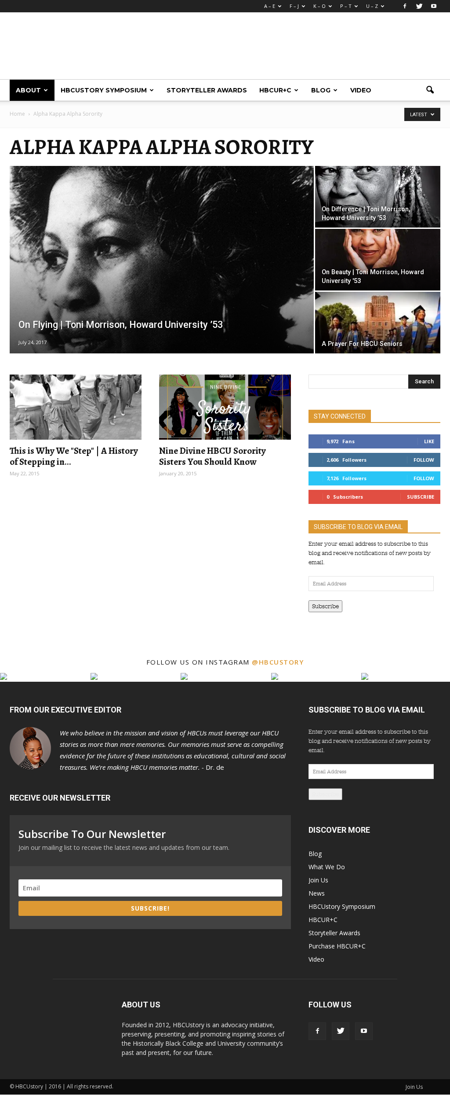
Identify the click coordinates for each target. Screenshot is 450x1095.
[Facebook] (404, 6)
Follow (424, 459)
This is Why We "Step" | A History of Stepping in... (74, 456)
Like (429, 441)
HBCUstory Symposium (104, 90)
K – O (319, 6)
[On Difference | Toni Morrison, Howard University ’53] (377, 200)
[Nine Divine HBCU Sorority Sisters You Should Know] (225, 407)
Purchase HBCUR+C (337, 946)
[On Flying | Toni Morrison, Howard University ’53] (162, 266)
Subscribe (420, 496)
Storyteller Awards (207, 90)
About (28, 90)
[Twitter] (419, 6)
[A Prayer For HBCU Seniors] (377, 328)
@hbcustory (278, 662)
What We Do (326, 867)
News (316, 893)
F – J (294, 6)
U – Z (372, 6)
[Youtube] (433, 6)
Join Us (318, 880)
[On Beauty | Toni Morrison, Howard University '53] (377, 260)
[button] (429, 90)
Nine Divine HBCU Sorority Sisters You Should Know (212, 456)
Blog (320, 90)
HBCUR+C (275, 90)
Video (360, 90)
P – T (346, 6)
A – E (269, 6)
